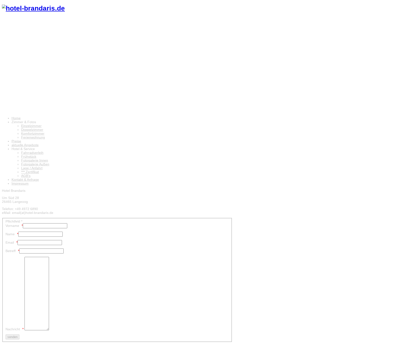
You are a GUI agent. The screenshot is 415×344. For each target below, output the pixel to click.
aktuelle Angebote (25, 145)
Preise (16, 141)
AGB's (26, 176)
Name (10, 234)
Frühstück (28, 156)
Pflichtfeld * (14, 221)
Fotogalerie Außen (35, 164)
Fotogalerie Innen (34, 160)
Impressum (20, 183)
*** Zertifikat (30, 172)
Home (16, 118)
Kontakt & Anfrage (25, 179)
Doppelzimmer (32, 130)
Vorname (12, 226)
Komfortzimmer (32, 133)
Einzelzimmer (31, 126)
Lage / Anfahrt (32, 168)
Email (10, 242)
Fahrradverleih (32, 153)
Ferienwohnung (33, 137)
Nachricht (13, 329)
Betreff (11, 251)
